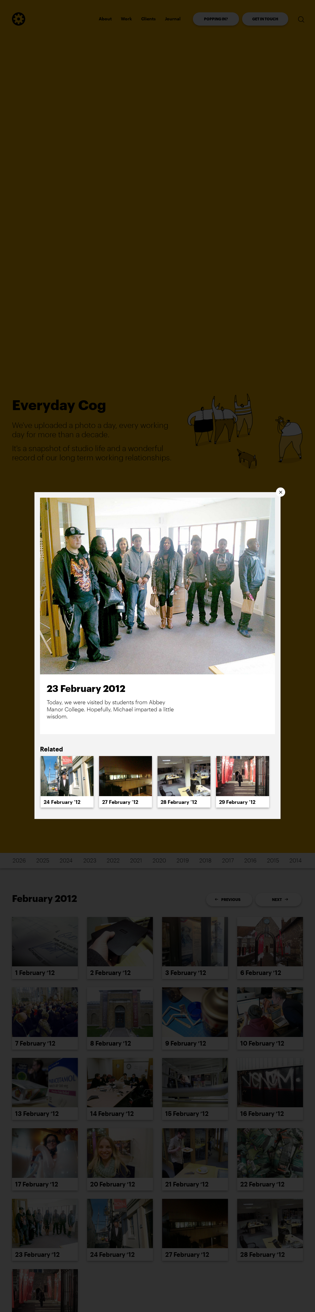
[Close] (280, 492)
